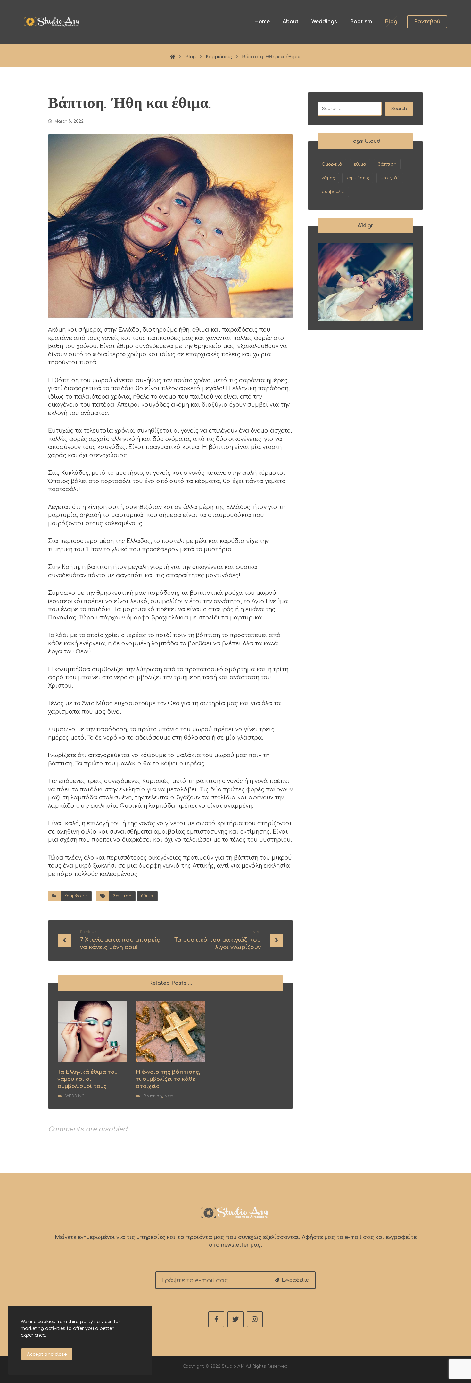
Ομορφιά (332, 164)
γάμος (328, 178)
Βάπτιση (153, 1096)
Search (399, 108)
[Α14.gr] (365, 282)
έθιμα (147, 896)
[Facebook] (216, 1319)
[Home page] (172, 56)
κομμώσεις (357, 178)
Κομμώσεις (75, 896)
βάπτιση (122, 896)
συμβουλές (333, 192)
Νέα (168, 1096)
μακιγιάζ (390, 178)
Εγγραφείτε (295, 1280)
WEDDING (75, 1096)
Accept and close (47, 1354)
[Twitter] (235, 1319)
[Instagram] (255, 1319)
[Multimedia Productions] (52, 22)
